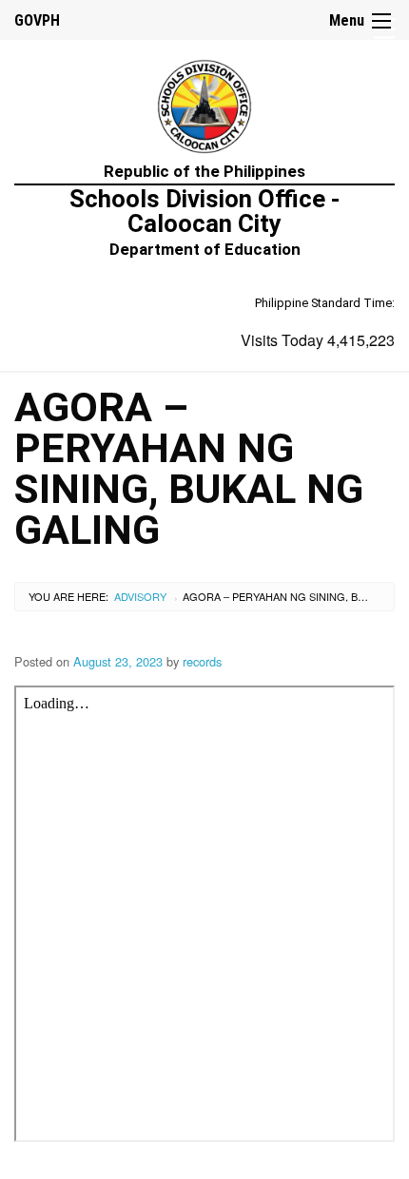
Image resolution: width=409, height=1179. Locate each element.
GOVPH (37, 20)
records (202, 661)
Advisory (140, 596)
